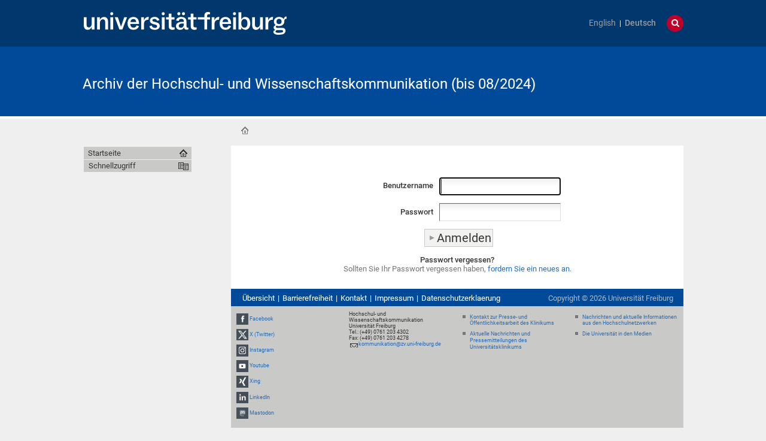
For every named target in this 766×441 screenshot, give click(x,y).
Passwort (416, 211)
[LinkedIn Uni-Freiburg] (242, 397)
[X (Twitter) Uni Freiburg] (242, 334)
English (602, 23)
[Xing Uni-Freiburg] (242, 382)
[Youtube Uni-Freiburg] (242, 365)
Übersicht (258, 298)
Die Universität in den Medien (617, 334)
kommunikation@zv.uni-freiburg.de (399, 344)
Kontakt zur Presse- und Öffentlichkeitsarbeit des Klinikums (512, 320)
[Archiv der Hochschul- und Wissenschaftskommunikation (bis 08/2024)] (624, 80)
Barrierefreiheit (307, 298)
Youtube (259, 365)
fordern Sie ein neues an (529, 268)
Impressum (394, 298)
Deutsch (640, 23)
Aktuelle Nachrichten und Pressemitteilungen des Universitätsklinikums (500, 340)
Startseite (244, 130)
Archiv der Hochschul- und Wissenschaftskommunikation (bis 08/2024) (309, 83)
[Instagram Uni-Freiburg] (242, 350)
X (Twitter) (262, 334)
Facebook (261, 319)
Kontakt (354, 298)
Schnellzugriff (112, 165)
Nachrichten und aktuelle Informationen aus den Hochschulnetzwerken (629, 320)
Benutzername (408, 185)
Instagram (262, 350)
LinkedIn (260, 397)
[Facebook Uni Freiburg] (242, 319)
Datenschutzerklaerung (460, 298)
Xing (255, 382)
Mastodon (262, 413)
